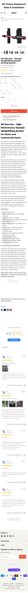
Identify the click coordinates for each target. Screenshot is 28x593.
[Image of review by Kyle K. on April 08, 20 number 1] (5, 404)
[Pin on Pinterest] (11, 310)
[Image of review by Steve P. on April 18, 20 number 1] (5, 368)
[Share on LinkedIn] (8, 310)
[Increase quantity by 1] (14, 101)
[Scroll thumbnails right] (26, 52)
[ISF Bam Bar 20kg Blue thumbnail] (16, 52)
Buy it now (14, 111)
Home (2, 17)
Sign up (22, 557)
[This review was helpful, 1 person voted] (21, 385)
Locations (11, 583)
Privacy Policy (11, 587)
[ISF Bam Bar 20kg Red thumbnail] (21, 52)
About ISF (5, 583)
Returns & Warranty (19, 585)
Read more (16, 418)
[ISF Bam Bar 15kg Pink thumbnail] (10, 52)
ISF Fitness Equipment (8, 65)
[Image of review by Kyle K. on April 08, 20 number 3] (19, 404)
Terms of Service (19, 583)
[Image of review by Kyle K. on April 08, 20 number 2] (12, 404)
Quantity (3, 97)
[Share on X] (5, 310)
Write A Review (14, 340)
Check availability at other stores (9, 119)
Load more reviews (14, 519)
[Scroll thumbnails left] (2, 52)
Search (18, 587)
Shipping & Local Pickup (7, 585)
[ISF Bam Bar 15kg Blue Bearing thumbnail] (5, 52)
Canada (13, 564)
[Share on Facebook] (2, 310)
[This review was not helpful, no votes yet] (24, 385)
